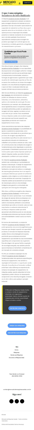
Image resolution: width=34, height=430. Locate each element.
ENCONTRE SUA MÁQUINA (17, 333)
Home (16, 350)
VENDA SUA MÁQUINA (17, 326)
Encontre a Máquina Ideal (16, 357)
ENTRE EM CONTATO (17, 308)
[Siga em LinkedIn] (22, 401)
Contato (27, 2)
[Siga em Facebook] (11, 401)
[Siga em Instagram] (17, 401)
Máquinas (16, 352)
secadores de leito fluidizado (17, 19)
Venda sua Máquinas (16, 355)
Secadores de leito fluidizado (16, 15)
